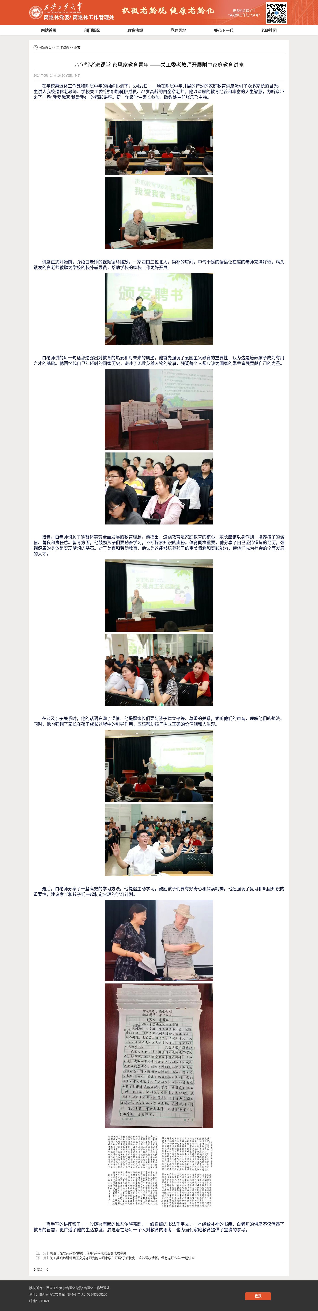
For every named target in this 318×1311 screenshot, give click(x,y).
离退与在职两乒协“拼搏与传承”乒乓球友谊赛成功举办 (80, 1253)
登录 (258, 1296)
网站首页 (45, 47)
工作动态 (62, 47)
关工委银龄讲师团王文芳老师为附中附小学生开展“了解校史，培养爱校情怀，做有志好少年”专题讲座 (114, 1258)
